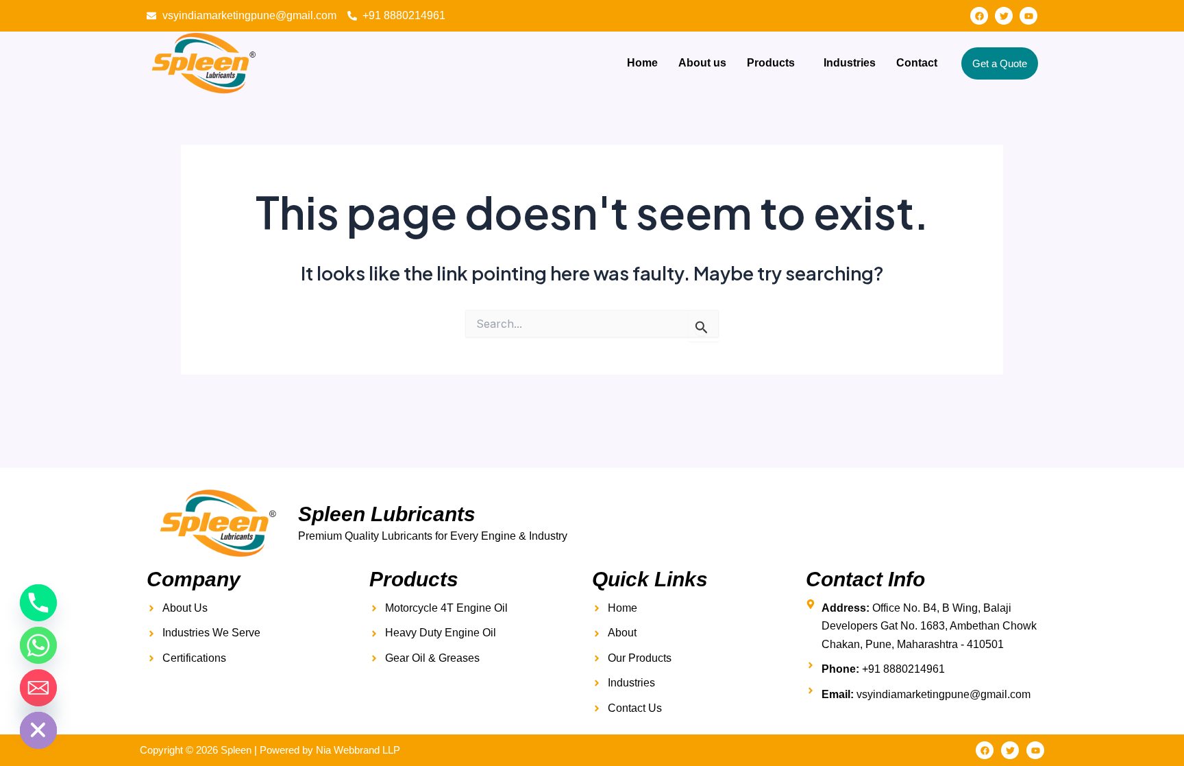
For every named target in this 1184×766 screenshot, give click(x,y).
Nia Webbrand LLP (358, 750)
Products (771, 63)
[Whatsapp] (38, 645)
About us (702, 63)
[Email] (38, 687)
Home (642, 63)
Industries (850, 63)
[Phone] (38, 602)
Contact (916, 63)
